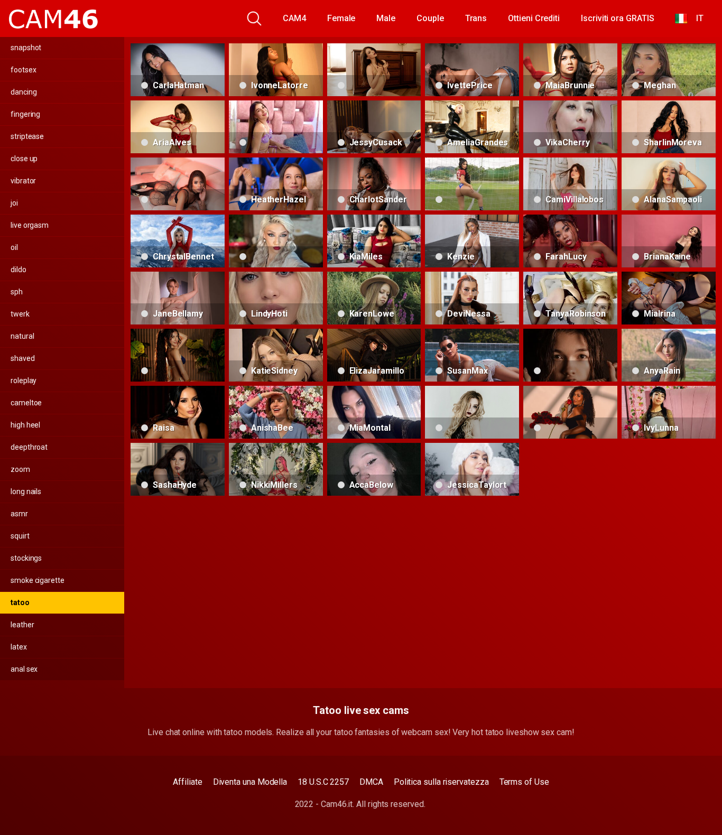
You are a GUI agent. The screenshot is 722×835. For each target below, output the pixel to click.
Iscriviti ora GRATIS (617, 18)
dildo (18, 269)
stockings (26, 558)
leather (22, 624)
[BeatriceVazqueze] (374, 69)
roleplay (23, 380)
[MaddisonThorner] (570, 412)
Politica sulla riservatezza (441, 782)
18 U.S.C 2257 (323, 782)
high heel (25, 425)
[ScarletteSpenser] (276, 126)
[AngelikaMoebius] (472, 412)
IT (696, 18)
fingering (25, 114)
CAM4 (294, 18)
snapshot (26, 47)
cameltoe (26, 402)
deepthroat (29, 447)
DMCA (371, 782)
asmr (19, 513)
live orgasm (30, 225)
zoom (20, 469)
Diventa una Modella (250, 782)
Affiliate (187, 782)
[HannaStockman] (178, 183)
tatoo (20, 602)
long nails (26, 491)
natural (22, 336)
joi (14, 203)
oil (14, 247)
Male (385, 18)
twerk (20, 314)
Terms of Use (524, 782)
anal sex (24, 669)
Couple (430, 18)
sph (17, 291)
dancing (23, 92)
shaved (23, 358)
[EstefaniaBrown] (472, 183)
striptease (27, 136)
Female (341, 18)
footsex (23, 70)
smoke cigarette (37, 580)
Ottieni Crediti (534, 18)
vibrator (23, 181)
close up (24, 158)
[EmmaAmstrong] (276, 241)
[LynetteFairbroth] (570, 355)
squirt (20, 536)
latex (19, 647)
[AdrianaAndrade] (178, 355)
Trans (476, 18)
